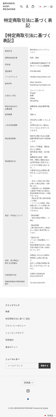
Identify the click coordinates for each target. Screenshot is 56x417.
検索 (7, 311)
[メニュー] (51, 6)
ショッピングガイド (14, 333)
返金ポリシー (11, 347)
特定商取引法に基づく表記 (17, 318)
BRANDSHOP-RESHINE (9, 6)
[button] (50, 415)
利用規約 (9, 340)
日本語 (27, 382)
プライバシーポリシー (15, 325)
